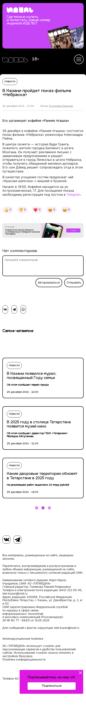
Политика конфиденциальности (23, 659)
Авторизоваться (49, 282)
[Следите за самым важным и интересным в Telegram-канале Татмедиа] (43, 231)
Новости (10, 81)
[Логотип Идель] (15, 60)
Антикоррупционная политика (22, 638)
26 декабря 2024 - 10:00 (18, 106)
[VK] (6, 540)
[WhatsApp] (23, 309)
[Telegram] (14, 309)
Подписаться (51, 686)
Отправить (74, 282)
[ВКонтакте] (5, 309)
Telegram (74, 194)
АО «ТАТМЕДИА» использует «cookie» (28, 645)
